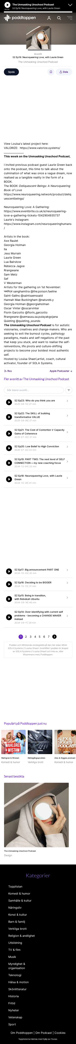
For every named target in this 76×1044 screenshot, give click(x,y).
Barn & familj (16, 921)
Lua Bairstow (12, 262)
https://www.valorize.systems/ (40, 148)
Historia (13, 996)
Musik (12, 957)
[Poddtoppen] (20, 18)
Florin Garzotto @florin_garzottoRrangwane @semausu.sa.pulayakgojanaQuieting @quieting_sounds (31, 317)
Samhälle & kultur (19, 900)
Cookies (59, 1033)
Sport (12, 1024)
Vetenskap (15, 1017)
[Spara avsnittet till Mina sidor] (50, 71)
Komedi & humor (19, 893)
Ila (5, 249)
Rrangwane (11, 270)
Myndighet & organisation (16, 966)
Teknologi (14, 975)
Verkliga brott (17, 928)
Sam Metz (10, 274)
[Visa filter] (68, 390)
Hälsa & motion (18, 982)
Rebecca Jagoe (14, 266)
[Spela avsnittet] (9, 402)
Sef (6, 278)
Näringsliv (15, 907)
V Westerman (13, 283)
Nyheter (13, 1010)
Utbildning (15, 942)
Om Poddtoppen (22, 1033)
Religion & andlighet (21, 935)
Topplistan (15, 886)
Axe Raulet (11, 240)
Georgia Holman (15, 245)
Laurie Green (12, 257)
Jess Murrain (12, 253)
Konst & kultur (17, 914)
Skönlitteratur (17, 989)
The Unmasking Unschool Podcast (38, 61)
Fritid (11, 1003)
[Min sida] (49, 18)
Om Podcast (43, 1033)
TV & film (14, 950)
